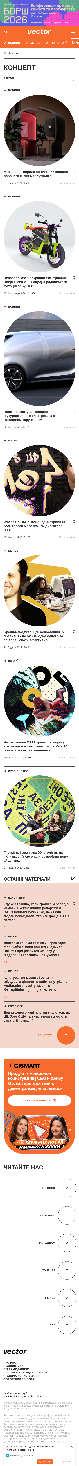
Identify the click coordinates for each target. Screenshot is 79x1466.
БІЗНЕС (13, 936)
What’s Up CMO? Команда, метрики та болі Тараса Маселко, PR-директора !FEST (34, 526)
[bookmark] (73, 903)
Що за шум (16, 897)
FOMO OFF (15, 1006)
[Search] (6, 32)
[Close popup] (73, 1374)
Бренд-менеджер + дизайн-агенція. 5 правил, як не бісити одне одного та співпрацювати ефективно (34, 636)
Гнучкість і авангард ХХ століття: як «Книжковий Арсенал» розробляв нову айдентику (36, 856)
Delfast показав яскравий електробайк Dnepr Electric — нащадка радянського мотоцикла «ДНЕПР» (35, 282)
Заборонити (64, 1461)
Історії (13, 440)
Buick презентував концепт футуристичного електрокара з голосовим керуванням (29, 416)
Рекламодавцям (16, 1369)
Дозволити (45, 1461)
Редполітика (13, 1365)
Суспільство (18, 771)
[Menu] (73, 32)
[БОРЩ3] (39, 13)
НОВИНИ (14, 90)
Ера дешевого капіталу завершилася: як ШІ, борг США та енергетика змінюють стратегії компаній (37, 1016)
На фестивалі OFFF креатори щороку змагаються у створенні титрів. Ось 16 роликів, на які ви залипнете (35, 746)
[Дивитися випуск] (39, 1132)
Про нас (9, 1362)
